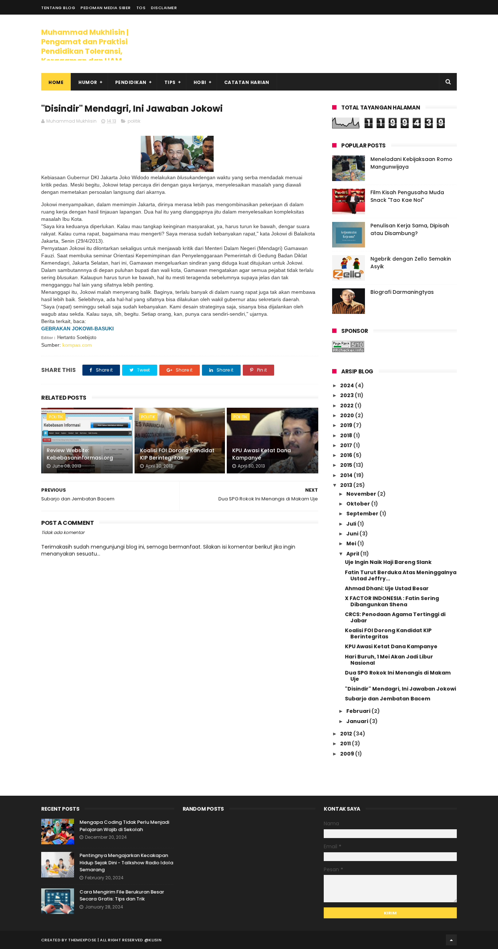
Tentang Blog (58, 8)
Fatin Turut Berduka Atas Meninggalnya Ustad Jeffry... (400, 575)
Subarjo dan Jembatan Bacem (387, 698)
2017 (346, 445)
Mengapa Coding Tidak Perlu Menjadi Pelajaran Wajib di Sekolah (124, 826)
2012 (346, 733)
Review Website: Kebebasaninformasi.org (80, 454)
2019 (346, 425)
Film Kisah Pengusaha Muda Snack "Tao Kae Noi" (407, 196)
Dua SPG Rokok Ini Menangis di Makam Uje (398, 676)
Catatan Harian (246, 82)
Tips (170, 82)
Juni (352, 533)
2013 (346, 485)
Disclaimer (164, 8)
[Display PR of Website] (348, 350)
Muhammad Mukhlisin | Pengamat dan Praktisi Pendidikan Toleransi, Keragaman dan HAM (85, 46)
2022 (347, 405)
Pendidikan (131, 82)
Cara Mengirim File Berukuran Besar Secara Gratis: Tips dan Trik (121, 895)
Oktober (358, 503)
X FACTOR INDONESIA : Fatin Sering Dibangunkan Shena (392, 601)
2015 (346, 465)
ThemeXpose (82, 940)
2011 (346, 743)
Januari (357, 721)
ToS (141, 8)
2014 (347, 475)
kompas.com (77, 345)
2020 (347, 415)
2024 (347, 385)
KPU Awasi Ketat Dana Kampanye (261, 454)
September (363, 513)
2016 (346, 455)
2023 (347, 395)
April (353, 553)
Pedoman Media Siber (106, 8)
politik (134, 121)
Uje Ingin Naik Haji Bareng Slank (388, 562)
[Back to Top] (451, 939)
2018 (346, 435)
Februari (358, 711)
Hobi (200, 82)
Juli (351, 523)
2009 (347, 753)
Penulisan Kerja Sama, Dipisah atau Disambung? (409, 229)
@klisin (153, 940)
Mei (351, 543)
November (361, 493)
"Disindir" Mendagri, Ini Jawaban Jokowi (400, 688)
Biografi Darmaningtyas (402, 292)
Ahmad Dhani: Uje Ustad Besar (387, 588)
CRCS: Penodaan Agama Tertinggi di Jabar (395, 617)
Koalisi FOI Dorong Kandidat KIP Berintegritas (177, 454)
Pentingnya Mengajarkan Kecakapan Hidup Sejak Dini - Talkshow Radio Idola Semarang (126, 862)
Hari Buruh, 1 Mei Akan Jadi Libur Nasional (389, 659)
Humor (87, 82)
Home (55, 82)
